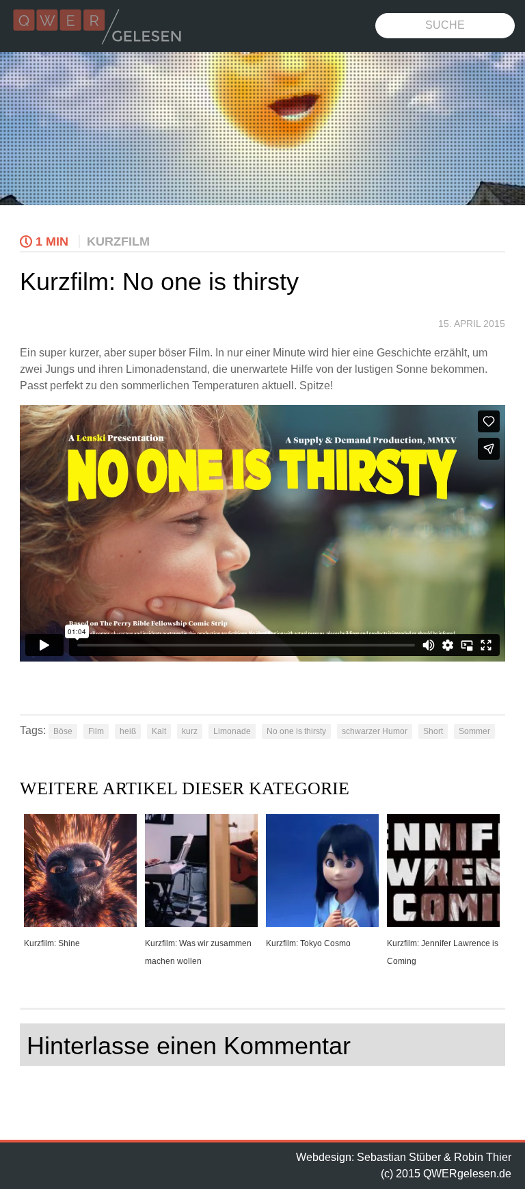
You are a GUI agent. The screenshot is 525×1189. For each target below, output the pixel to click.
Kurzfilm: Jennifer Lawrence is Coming (442, 952)
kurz (190, 731)
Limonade (232, 731)
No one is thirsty (296, 731)
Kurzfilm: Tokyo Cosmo (308, 943)
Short (433, 731)
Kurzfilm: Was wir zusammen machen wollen (198, 952)
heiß (128, 731)
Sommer (474, 731)
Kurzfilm (118, 241)
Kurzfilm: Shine (52, 943)
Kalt (159, 731)
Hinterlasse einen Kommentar (189, 1046)
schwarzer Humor (374, 731)
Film (96, 731)
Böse (62, 731)
